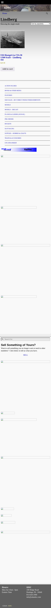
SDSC (7, 7)
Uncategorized (11, 143)
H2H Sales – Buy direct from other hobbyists (22, 100)
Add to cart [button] (7, 69)
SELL (25, 355)
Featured (8, 95)
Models (8, 105)
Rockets (8, 124)
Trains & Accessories (13, 138)
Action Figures (11, 86)
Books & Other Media (13, 90)
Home (4, 13)
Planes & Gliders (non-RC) (15, 114)
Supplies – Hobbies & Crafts (15, 133)
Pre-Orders (9, 119)
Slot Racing (9, 129)
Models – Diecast (11, 109)
